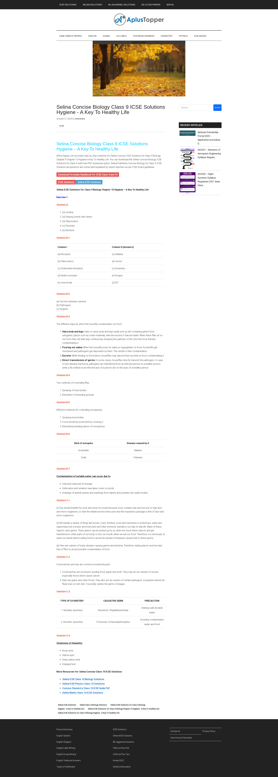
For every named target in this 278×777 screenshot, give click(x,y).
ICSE (61, 126)
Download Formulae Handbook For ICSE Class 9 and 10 (87, 174)
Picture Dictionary (64, 729)
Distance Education (122, 767)
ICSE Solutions (66, 182)
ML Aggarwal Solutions (123, 742)
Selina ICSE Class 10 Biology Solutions (83, 679)
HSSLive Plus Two (121, 754)
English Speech (63, 736)
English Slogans (63, 742)
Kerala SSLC (118, 760)
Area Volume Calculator (181, 738)
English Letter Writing (65, 748)
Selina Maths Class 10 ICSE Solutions (82, 692)
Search (217, 107)
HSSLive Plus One (121, 748)
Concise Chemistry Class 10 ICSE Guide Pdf (86, 688)
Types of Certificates (65, 767)
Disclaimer (175, 731)
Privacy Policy (208, 731)
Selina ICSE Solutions (89, 182)
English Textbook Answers (68, 760)
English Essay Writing (66, 754)
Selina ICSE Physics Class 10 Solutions (83, 683)
